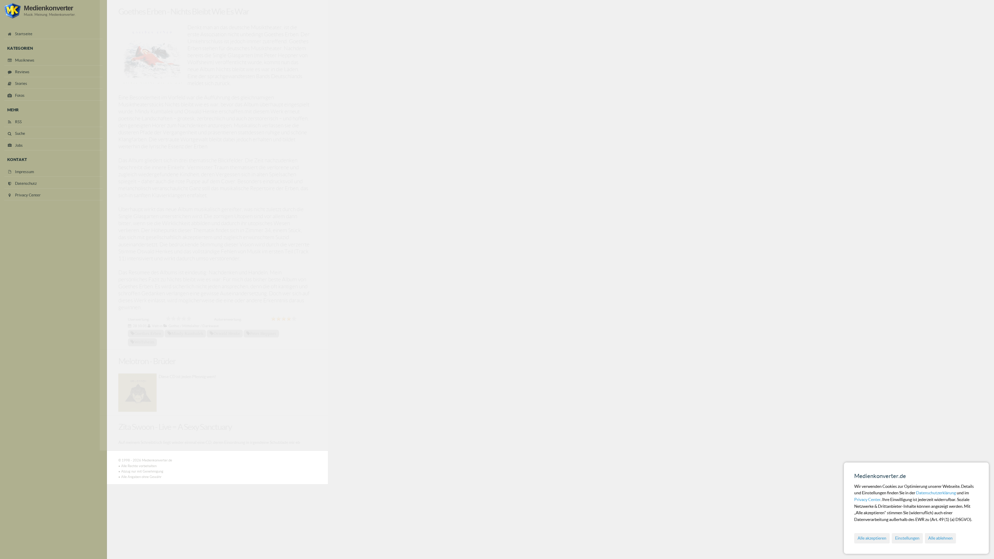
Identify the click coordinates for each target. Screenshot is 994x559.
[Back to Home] (12, 10)
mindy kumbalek (187, 333)
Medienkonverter (48, 8)
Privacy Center (867, 499)
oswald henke (227, 333)
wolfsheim (144, 342)
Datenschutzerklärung (936, 492)
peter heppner (263, 333)
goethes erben (147, 333)
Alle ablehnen (940, 538)
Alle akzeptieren (872, 538)
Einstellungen (907, 538)
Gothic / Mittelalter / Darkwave (194, 326)
